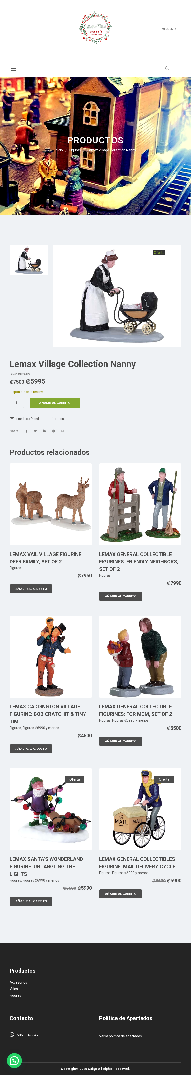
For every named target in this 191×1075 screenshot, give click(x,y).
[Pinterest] (53, 431)
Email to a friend (27, 419)
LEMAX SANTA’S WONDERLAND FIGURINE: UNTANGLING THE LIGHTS (46, 866)
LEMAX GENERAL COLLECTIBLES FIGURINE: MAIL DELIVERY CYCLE (137, 863)
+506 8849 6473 (27, 1035)
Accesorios (18, 982)
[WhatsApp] (62, 431)
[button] (14, 1060)
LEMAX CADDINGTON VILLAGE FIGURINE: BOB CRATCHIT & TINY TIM (48, 714)
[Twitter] (35, 431)
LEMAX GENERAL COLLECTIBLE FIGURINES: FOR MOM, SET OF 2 (135, 710)
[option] (29, 260)
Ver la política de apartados (120, 1036)
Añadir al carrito (54, 403)
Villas (14, 989)
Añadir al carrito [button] (31, 589)
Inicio (59, 150)
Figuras (75, 150)
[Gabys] (95, 28)
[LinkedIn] (44, 431)
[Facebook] (27, 431)
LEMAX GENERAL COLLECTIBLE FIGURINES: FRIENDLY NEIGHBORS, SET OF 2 (138, 561)
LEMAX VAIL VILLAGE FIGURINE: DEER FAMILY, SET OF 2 (46, 558)
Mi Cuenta (169, 29)
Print (62, 419)
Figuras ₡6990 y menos (41, 728)
